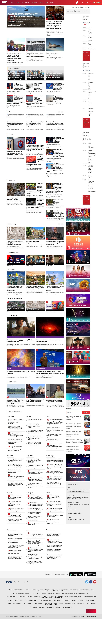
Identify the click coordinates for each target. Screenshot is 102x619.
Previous (83, 23)
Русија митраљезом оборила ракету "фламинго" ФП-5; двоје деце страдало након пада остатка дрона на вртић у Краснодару (16, 99)
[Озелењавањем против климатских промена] (49, 202)
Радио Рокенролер (70, 603)
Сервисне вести (88, 589)
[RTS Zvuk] (78, 329)
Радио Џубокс (80, 603)
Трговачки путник (51, 263)
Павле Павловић (31, 263)
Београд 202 (48, 603)
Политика (10, 416)
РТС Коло (65, 600)
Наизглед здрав (58, 597)
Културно (12, 224)
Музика (30, 596)
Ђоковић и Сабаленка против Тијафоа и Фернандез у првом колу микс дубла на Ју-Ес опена (55, 167)
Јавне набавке (50, 607)
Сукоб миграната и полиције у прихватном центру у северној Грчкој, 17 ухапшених (35, 432)
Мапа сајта (91, 611)
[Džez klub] (78, 314)
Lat (82, 2)
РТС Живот (49, 600)
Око (9, 112)
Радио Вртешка (90, 603)
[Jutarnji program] (78, 243)
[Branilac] (78, 228)
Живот (14, 596)
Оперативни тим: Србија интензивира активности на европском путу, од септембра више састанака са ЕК (58, 86)
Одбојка (38, 593)
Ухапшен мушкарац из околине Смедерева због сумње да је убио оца (16, 460)
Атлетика (57, 593)
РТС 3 (21, 600)
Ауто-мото (65, 593)
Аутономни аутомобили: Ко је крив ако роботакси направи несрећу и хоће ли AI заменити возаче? (54, 401)
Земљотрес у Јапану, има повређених (53, 440)
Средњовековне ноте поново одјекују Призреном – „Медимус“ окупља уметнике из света (15, 243)
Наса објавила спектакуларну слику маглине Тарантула (21, 372)
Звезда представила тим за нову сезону (35, 523)
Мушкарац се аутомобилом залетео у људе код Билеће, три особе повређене (35, 444)
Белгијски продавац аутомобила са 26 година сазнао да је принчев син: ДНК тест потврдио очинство (35, 556)
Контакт (35, 607)
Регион (28, 416)
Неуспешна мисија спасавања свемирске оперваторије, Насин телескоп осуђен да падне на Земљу (54, 556)
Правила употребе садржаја (27, 616)
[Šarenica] (78, 357)
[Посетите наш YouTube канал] (94, 581)
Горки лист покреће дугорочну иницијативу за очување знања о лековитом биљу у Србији (35, 288)
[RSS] (94, 2)
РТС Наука (34, 600)
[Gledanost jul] (78, 285)
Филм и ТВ (67, 596)
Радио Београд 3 (38, 603)
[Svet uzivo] (78, 257)
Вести (12, 2)
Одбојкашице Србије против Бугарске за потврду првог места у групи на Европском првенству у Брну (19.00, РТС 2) (35, 148)
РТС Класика (57, 600)
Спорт (18, 2)
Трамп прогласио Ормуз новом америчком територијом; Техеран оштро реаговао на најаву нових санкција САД (54, 446)
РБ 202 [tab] (89, 139)
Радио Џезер (48, 604)
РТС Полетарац (90, 600)
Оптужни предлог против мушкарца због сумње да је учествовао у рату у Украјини (15, 465)
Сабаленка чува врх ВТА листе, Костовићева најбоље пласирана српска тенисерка (54, 510)
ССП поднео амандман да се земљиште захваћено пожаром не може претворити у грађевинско (15, 441)
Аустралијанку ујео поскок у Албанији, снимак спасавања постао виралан (15, 199)
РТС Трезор (73, 600)
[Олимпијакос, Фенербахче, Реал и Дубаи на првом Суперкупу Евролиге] (49, 140)
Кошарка (29, 493)
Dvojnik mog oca (71, 495)
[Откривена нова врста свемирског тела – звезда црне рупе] (50, 327)
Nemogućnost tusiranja (73, 502)
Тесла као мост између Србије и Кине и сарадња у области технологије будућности (50, 372)
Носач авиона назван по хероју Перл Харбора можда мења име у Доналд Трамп (16, 546)
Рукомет (44, 593)
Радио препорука (15, 299)
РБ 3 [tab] (87, 139)
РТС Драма (42, 600)
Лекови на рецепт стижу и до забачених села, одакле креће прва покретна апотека (35, 479)
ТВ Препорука (13, 253)
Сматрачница (41, 591)
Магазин (27, 2)
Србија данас (33, 589)
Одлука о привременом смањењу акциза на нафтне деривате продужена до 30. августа (54, 484)
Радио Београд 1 (16, 603)
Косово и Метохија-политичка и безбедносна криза (15, 308)
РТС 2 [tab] (86, 23)
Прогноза (70, 11)
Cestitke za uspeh (71, 509)
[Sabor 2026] (78, 300)
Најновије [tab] (69, 408)
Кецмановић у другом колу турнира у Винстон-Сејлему (54, 497)
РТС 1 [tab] (85, 23)
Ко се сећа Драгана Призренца (35, 309)
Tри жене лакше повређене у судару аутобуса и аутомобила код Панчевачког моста (16, 477)
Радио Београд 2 (27, 603)
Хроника (10, 456)
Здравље (60, 596)
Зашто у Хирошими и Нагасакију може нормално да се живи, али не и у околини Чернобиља (35, 400)
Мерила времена (63, 589)
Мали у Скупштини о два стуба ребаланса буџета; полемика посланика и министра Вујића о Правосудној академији (54, 25)
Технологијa (50, 530)
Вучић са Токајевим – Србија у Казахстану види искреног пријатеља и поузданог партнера (15, 421)
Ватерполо (51, 593)
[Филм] (49, 213)
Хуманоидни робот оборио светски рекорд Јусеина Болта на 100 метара (54, 541)
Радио (36, 2)
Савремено (12, 315)
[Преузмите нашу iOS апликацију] (90, 574)
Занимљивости (12, 530)
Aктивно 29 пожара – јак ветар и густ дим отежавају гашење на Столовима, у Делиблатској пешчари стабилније (23, 14)
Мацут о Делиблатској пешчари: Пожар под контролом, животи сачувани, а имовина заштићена (19, 86)
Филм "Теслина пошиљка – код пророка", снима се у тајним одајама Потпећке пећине (58, 213)
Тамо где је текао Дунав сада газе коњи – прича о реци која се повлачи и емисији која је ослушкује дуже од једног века (15, 401)
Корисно (12, 269)
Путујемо (44, 596)
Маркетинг (42, 607)
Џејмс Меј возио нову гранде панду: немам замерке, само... (54, 546)
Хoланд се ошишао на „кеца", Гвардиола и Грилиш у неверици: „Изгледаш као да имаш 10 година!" (35, 535)
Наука (73, 596)
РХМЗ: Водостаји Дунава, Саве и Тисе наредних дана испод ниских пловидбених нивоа (35, 467)
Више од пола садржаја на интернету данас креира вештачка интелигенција (54, 551)
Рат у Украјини (74, 589)
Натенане (12, 382)
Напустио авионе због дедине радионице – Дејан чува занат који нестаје (15, 552)
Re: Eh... (69, 517)
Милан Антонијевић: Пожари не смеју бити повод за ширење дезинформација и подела (35, 472)
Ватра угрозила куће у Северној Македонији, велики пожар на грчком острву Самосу (58, 98)
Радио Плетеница (58, 603)
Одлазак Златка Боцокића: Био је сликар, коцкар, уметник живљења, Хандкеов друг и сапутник (35, 124)
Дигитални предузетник (89, 596)
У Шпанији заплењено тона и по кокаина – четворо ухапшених (54, 436)
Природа (78, 596)
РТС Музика (81, 600)
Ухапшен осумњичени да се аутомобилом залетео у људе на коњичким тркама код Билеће (35, 437)
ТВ (32, 2)
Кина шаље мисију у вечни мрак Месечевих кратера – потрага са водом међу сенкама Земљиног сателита (54, 534)
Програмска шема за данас (86, 56)
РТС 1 (11, 600)
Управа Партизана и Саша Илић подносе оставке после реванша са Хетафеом (35, 54)
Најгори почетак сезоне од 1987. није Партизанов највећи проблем (35, 77)
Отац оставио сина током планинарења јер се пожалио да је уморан (15, 534)
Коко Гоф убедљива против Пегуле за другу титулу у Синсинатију (55, 515)
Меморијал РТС (84, 593)
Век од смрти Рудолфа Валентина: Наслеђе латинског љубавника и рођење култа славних (35, 549)
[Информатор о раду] (78, 474)
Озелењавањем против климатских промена (58, 202)
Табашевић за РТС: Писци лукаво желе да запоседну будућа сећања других (55, 243)
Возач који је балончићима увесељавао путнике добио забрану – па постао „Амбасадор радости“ (15, 540)
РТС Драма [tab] (87, 70)
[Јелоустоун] (78, 343)
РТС (47, 2)
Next (89, 23)
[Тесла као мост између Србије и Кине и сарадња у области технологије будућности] (50, 359)
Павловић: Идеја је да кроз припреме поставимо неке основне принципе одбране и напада (58, 153)
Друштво (29, 456)
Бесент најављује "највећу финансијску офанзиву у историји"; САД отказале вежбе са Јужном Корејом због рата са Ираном (35, 100)
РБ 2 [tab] (85, 139)
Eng (87, 2)
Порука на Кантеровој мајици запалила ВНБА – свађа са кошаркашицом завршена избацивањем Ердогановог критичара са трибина (35, 511)
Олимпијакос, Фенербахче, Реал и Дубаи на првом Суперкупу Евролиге (58, 139)
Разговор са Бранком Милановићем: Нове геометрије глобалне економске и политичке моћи (55, 124)
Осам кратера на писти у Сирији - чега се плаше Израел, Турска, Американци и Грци (55, 429)
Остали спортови (74, 593)
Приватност (9, 616)
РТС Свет (27, 600)
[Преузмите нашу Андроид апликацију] (76, 574)
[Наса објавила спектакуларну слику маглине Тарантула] (21, 359)
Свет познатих (31, 530)
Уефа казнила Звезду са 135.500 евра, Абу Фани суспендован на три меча (15, 153)
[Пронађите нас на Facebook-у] (90, 581)
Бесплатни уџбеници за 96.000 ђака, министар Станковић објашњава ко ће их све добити (35, 485)
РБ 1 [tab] (83, 139)
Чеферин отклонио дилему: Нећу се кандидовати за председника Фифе (15, 521)
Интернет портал (67, 607)
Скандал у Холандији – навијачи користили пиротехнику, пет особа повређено (15, 503)
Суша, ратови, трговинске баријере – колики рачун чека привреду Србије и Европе (55, 478)
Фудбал (9, 493)
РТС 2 (16, 600)
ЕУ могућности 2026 (58, 591)
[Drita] (78, 371)
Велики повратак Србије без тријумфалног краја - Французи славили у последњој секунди (35, 518)
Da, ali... (69, 487)
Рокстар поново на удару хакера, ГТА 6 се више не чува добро (20, 340)
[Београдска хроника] (78, 271)
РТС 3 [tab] (88, 23)
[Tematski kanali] (78, 400)
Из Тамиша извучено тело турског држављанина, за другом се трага (14, 471)
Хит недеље (50, 310)
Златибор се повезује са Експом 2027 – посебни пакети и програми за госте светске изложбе (55, 288)
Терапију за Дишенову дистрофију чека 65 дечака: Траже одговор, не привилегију (35, 460)
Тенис (48, 493)
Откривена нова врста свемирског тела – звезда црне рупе (49, 340)
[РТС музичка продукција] (78, 460)
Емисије (42, 2)
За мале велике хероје (46, 597)
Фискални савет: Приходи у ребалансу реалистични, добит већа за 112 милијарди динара (39, 86)
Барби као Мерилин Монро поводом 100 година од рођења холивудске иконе (15, 557)
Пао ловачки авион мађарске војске (35, 420)
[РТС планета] (77, 2)
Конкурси (58, 607)
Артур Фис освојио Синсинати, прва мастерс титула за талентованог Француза (53, 521)
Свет (48, 416)
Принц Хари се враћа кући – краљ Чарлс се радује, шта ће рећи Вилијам (35, 562)
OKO (22, 2)
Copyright (15, 616)
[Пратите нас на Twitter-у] (86, 581)
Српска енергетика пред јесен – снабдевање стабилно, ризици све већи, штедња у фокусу (54, 466)
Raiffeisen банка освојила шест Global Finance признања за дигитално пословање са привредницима (15, 288)
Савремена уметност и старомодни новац (32, 242)
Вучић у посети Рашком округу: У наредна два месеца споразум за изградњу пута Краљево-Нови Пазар (14, 56)
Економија (50, 456)
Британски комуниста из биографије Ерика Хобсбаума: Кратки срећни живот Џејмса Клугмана (15, 124)
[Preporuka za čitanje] (78, 386)
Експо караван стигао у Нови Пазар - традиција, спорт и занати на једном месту (55, 472)
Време (81, 589)
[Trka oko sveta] (78, 214)
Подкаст (49, 591)
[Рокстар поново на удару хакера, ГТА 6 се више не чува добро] (21, 327)
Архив (55, 604)
